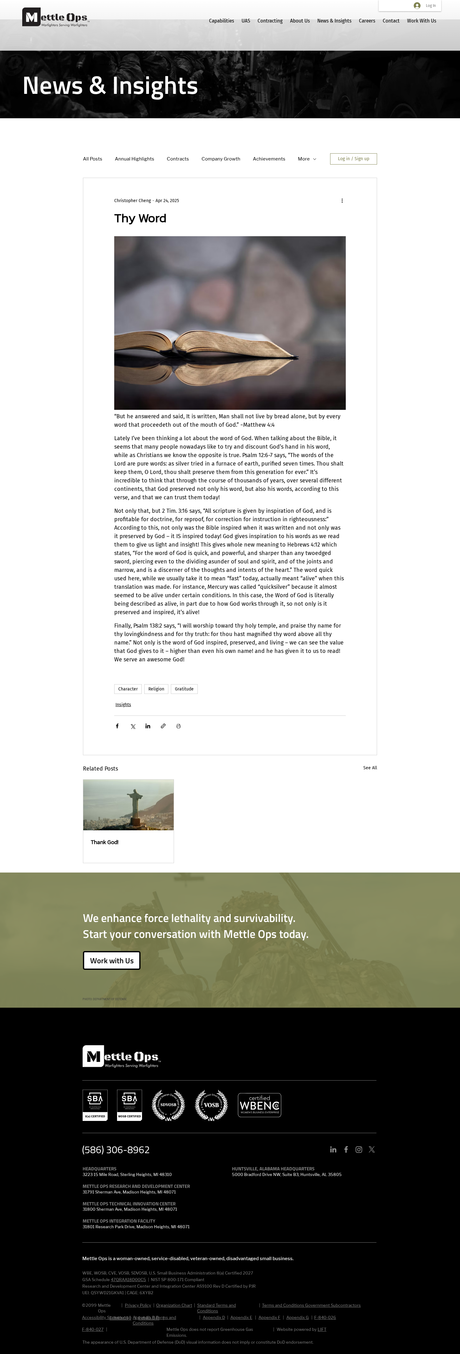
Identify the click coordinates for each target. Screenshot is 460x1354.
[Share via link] (163, 726)
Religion (156, 689)
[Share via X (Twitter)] (132, 726)
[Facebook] (346, 1149)
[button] (112, 960)
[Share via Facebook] (117, 726)
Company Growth (221, 159)
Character (128, 689)
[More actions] (342, 200)
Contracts (178, 159)
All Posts (92, 159)
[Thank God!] (128, 805)
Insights (123, 704)
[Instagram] (359, 1149)
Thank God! (104, 842)
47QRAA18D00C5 (128, 1279)
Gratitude (184, 689)
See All (370, 768)
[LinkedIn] (333, 1149)
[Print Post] (178, 726)
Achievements (269, 159)
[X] (371, 1149)
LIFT (322, 1329)
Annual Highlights (134, 159)
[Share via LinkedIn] (148, 726)
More (304, 159)
